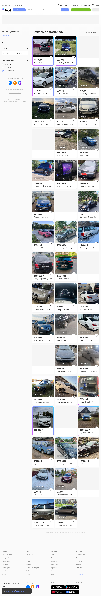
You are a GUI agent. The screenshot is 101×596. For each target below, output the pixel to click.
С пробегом (5, 36)
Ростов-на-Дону (31, 555)
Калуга (78, 564)
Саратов (54, 551)
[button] (51, 57)
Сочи (53, 571)
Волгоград (54, 561)
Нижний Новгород (32, 568)
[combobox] (44, 9)
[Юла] (6, 9)
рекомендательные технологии (15, 101)
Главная (4, 28)
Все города (80, 574)
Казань (28, 558)
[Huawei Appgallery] (58, 592)
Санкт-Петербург (7, 555)
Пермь (28, 561)
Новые (4, 39)
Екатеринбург (6, 558)
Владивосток (80, 555)
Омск (28, 574)
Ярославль (79, 551)
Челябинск (5, 571)
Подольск (79, 558)
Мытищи (79, 561)
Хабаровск (29, 571)
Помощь (15, 96)
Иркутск (54, 568)
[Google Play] (72, 587)
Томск (53, 555)
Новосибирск (6, 561)
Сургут (53, 574)
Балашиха (54, 564)
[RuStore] (72, 592)
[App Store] (58, 587)
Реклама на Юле (15, 93)
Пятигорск (79, 568)
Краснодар (5, 564)
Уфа (27, 551)
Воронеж (54, 558)
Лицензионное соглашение (15, 90)
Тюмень (4, 574)
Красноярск (6, 568)
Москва (4, 551)
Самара (29, 564)
